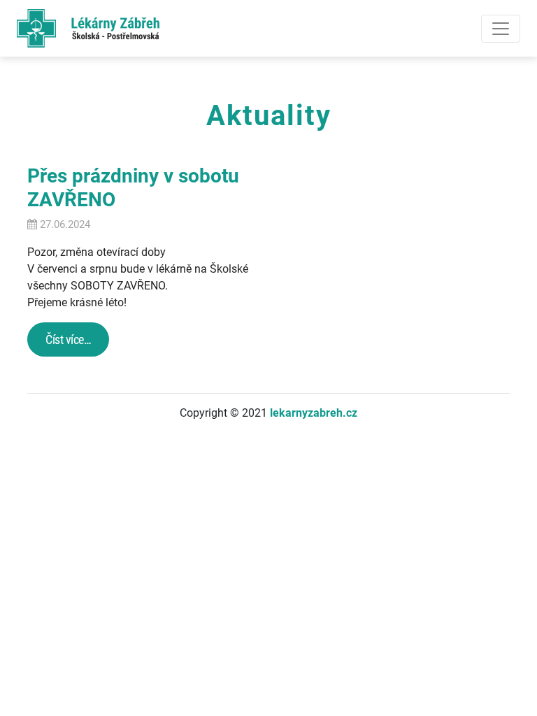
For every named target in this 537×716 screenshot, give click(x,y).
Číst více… (68, 339)
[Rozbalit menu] (500, 29)
